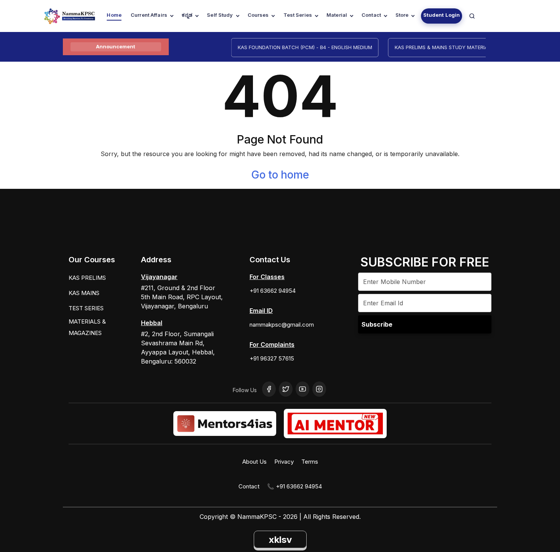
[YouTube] (302, 389)
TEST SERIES (86, 308)
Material (336, 15)
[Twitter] (286, 389)
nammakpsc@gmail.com (282, 324)
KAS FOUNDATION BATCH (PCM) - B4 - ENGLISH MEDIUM (299, 47)
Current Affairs (149, 15)
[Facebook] (269, 389)
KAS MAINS (84, 293)
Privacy (284, 461)
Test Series (297, 15)
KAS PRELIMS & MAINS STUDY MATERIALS (438, 47)
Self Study (220, 15)
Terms (309, 461)
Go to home (280, 174)
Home (114, 15)
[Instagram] (319, 389)
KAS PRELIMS (87, 277)
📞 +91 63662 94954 (294, 486)
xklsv (280, 539)
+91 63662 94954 (273, 290)
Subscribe (377, 324)
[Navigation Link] (472, 16)
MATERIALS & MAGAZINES (87, 327)
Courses (258, 15)
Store (402, 15)
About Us (254, 461)
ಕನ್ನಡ (187, 15)
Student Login (441, 15)
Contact (371, 15)
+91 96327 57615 (272, 358)
